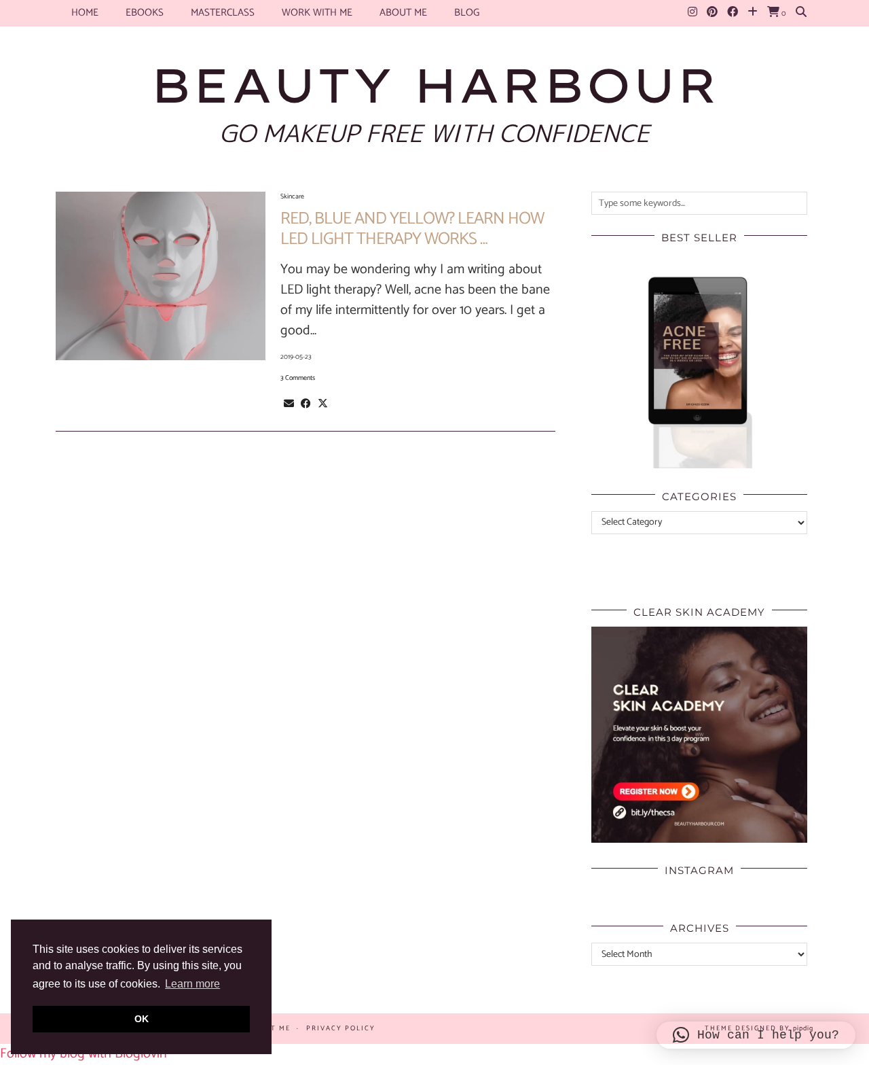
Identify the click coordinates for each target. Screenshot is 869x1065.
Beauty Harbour (434, 85)
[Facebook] (732, 13)
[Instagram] (692, 13)
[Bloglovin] (752, 13)
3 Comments (297, 377)
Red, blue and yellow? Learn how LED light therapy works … (412, 229)
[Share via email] (288, 404)
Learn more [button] (192, 984)
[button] (756, 1035)
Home (84, 12)
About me (403, 12)
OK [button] (141, 1018)
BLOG (466, 12)
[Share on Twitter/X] (322, 404)
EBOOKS (145, 12)
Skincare (292, 196)
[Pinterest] (712, 13)
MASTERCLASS (223, 12)
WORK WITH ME (317, 12)
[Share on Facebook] (305, 404)
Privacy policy (340, 1028)
